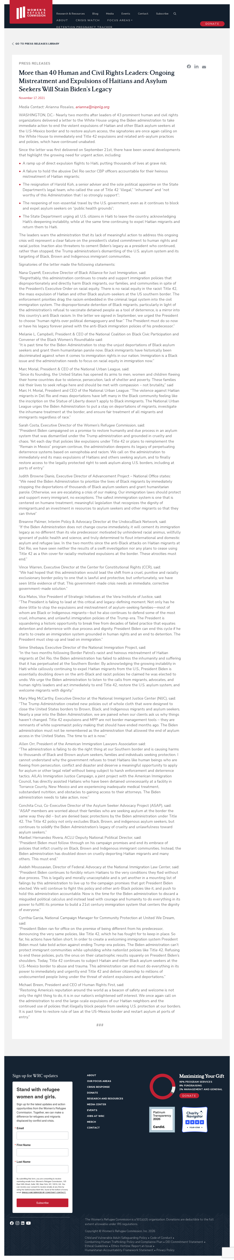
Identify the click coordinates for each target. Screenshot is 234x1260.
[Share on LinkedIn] (196, 66)
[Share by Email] (204, 67)
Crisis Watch (88, 20)
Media (110, 14)
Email (20, 1128)
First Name (24, 1145)
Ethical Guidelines (96, 1246)
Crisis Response (98, 1087)
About (62, 20)
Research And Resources (105, 1098)
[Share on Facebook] (189, 66)
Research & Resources (70, 14)
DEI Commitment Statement (184, 1242)
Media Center (96, 1104)
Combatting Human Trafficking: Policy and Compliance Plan (123, 1242)
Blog (95, 14)
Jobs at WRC (95, 1116)
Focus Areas (118, 20)
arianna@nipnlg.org (92, 107)
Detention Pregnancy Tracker (84, 27)
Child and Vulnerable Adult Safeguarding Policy (116, 1238)
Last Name (23, 1161)
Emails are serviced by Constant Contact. (44, 1192)
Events (125, 14)
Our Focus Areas (99, 1081)
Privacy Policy (165, 1250)
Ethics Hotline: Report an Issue (131, 1246)
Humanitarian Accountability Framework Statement (119, 1250)
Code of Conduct (161, 1238)
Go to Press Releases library (37, 43)
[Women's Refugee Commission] (31, 17)
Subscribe (162, 14)
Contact (143, 14)
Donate (212, 24)
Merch (91, 1122)
